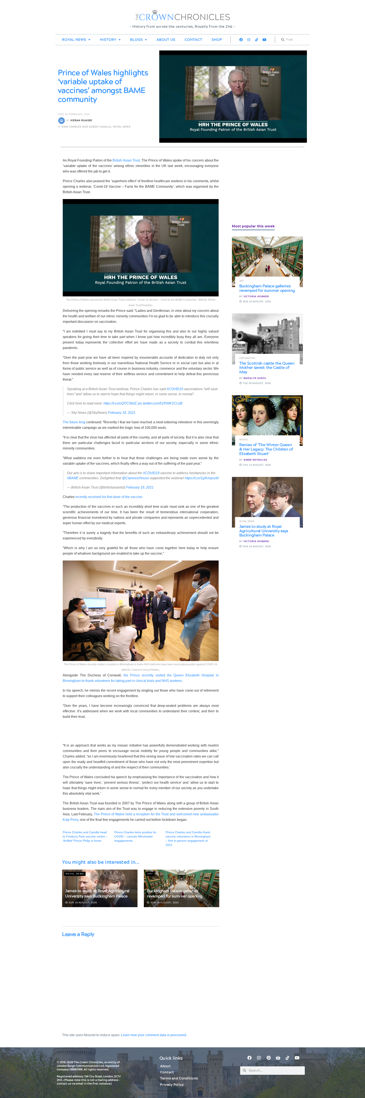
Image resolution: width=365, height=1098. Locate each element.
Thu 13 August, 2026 (256, 465)
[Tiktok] (256, 39)
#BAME (73, 478)
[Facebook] (241, 39)
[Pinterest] (268, 1058)
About (165, 1066)
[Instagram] (248, 39)
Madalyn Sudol (255, 378)
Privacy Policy (172, 1084)
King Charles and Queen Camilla (86, 126)
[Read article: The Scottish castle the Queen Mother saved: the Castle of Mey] (267, 339)
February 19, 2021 (140, 487)
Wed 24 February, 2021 (74, 114)
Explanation (247, 358)
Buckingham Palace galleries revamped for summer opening (174, 893)
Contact (193, 39)
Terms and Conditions (179, 1078)
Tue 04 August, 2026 (256, 383)
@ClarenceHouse (135, 478)
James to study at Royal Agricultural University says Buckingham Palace (97, 893)
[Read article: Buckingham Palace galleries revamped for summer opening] (267, 261)
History (108, 39)
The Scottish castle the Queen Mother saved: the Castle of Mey (266, 368)
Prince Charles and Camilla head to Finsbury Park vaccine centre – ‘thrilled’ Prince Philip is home (85, 836)
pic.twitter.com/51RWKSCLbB (160, 403)
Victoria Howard (256, 296)
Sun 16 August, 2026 (82, 902)
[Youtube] (264, 39)
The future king (74, 422)
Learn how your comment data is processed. (154, 1035)
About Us (166, 39)
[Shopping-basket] (278, 1058)
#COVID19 (175, 389)
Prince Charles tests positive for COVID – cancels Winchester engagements (135, 836)
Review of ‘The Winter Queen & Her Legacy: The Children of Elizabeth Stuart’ (266, 449)
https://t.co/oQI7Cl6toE (120, 403)
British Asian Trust (126, 160)
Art (150, 874)
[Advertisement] (263, 187)
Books (243, 439)
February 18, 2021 (121, 412)
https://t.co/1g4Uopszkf (202, 478)
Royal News (74, 39)
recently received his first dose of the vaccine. (109, 497)
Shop (217, 39)
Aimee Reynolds (255, 460)
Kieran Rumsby (82, 120)
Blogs (136, 39)
